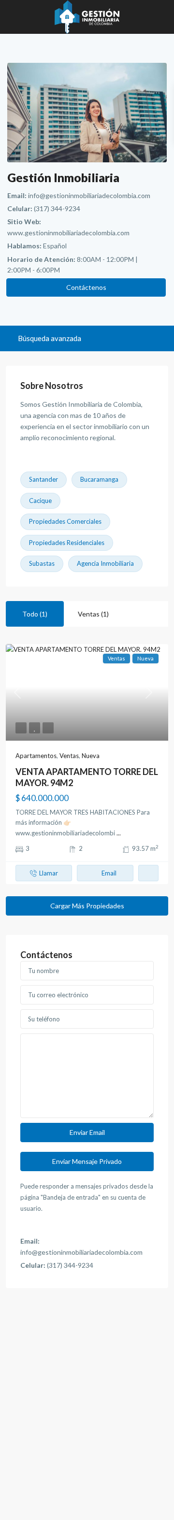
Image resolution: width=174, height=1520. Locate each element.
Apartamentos (36, 756)
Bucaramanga (99, 479)
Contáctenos (86, 287)
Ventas (69, 756)
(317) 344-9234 (57, 208)
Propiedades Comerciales (65, 521)
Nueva (91, 756)
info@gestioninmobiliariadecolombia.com (89, 195)
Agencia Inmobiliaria (105, 563)
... (118, 833)
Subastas (42, 563)
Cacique (40, 500)
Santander (43, 479)
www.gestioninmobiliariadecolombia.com (68, 233)
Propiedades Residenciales (66, 542)
